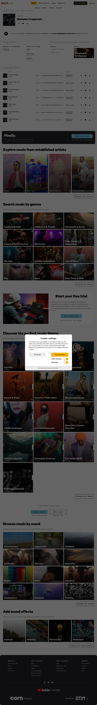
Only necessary (60, 354)
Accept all (37, 354)
